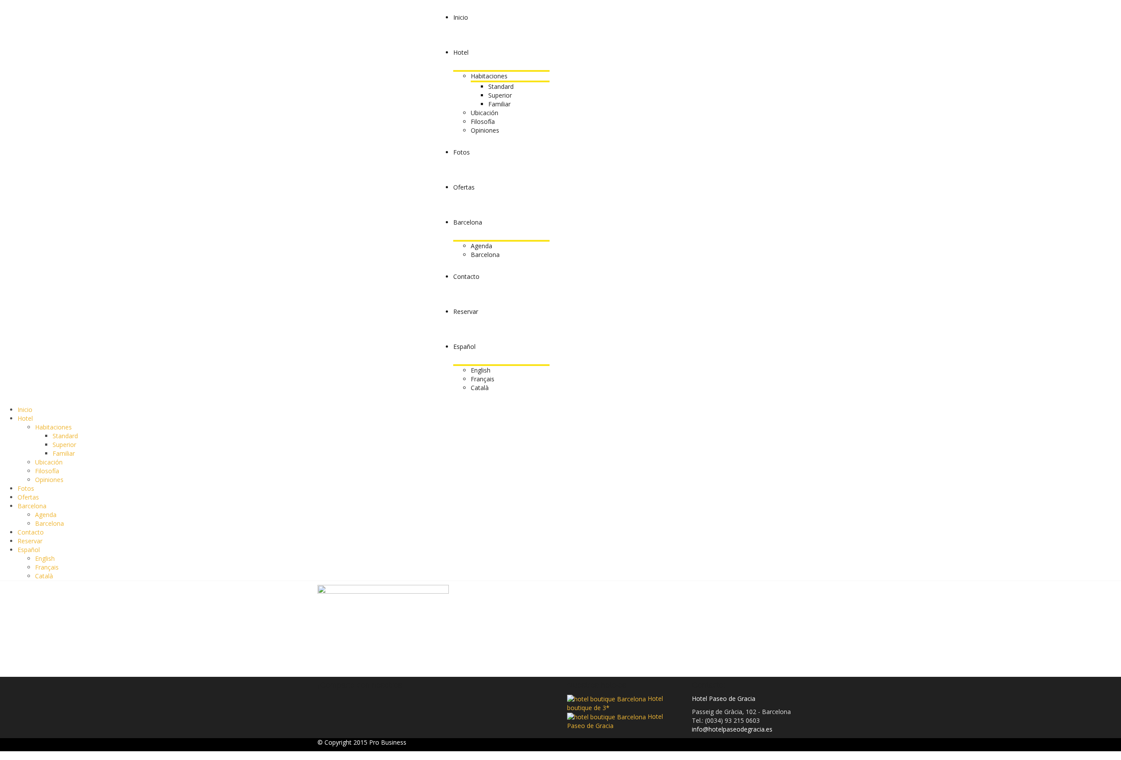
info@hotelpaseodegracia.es (732, 729)
